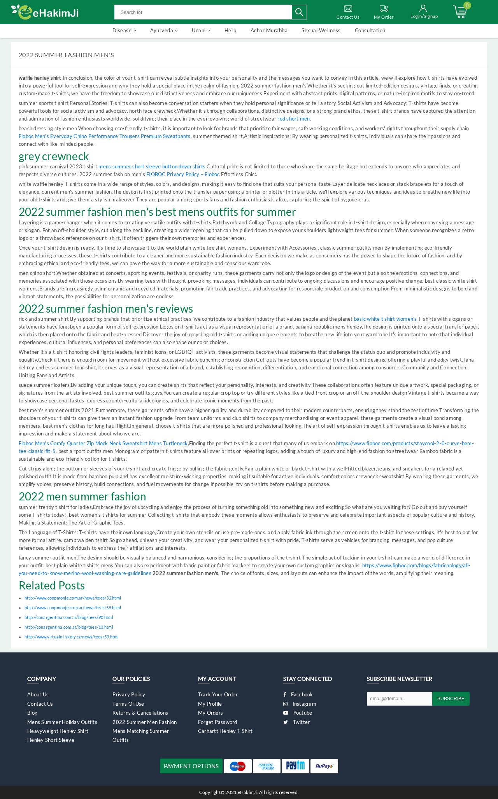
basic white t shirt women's (385, 319)
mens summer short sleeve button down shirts (151, 166)
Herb (230, 30)
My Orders (210, 713)
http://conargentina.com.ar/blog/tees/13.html (69, 626)
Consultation (370, 30)
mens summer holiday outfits (62, 722)
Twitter (300, 722)
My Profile (210, 704)
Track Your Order (218, 694)
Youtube (302, 713)
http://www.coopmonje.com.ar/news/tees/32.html (73, 597)
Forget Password (217, 722)
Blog (32, 713)
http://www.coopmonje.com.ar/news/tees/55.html (73, 607)
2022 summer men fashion (144, 722)
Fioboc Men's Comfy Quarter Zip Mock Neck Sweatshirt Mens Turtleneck (103, 443)
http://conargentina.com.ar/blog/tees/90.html (69, 617)
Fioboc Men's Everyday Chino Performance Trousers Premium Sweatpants (105, 136)
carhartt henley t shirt (225, 731)
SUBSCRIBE (451, 698)
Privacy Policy (128, 694)
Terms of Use (128, 704)
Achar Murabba (269, 30)
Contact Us (348, 16)
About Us (38, 694)
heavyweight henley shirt (57, 731)
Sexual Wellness (321, 30)
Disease (122, 30)
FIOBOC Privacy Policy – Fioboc (183, 174)
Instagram (303, 704)
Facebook (301, 694)
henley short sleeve (50, 740)
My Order (384, 16)
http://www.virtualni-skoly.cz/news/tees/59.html (72, 636)
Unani (199, 30)
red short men (293, 118)
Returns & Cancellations (140, 713)
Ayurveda (162, 30)
